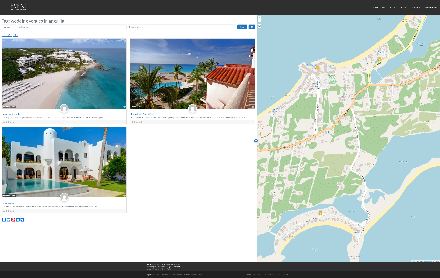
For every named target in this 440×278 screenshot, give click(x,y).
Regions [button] (403, 7)
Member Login (431, 7)
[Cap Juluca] (320, 213)
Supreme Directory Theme (171, 274)
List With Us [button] (415, 7)
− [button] (259, 20)
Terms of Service (152, 269)
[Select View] (15, 35)
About (375, 7)
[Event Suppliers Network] (19, 7)
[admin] (64, 111)
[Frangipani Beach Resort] (379, 59)
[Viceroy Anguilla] (318, 68)
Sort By (6, 35)
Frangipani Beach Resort (143, 114)
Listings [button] (392, 7)
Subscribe (286, 274)
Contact (257, 274)
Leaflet (414, 261)
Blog (383, 7)
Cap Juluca (8, 202)
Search (243, 27)
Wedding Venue (9, 107)
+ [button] (259, 17)
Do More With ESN (271, 274)
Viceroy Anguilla (11, 114)
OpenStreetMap (428, 261)
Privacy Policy (166, 269)
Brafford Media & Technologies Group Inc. (163, 265)
